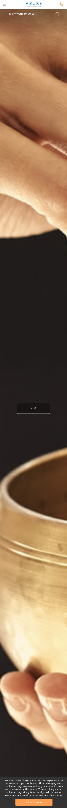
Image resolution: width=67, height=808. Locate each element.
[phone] (61, 4)
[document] (34, 792)
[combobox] (31, 14)
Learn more (56, 795)
